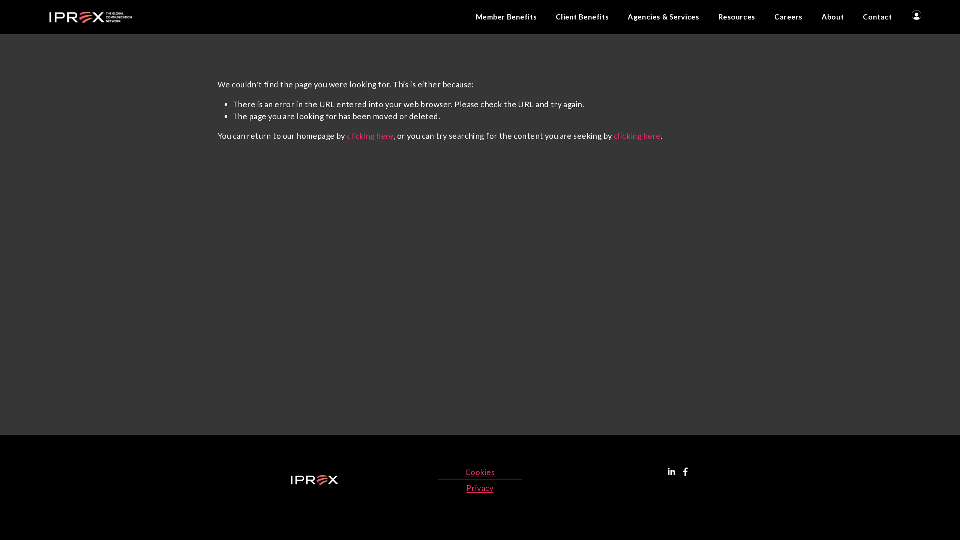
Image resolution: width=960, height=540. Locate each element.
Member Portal (916, 15)
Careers (788, 16)
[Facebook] (685, 471)
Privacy (480, 487)
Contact (877, 16)
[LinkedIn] (671, 471)
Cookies (480, 472)
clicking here (370, 135)
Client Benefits (582, 16)
